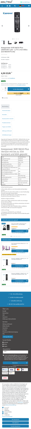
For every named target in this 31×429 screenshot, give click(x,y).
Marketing (6, 410)
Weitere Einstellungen (7, 416)
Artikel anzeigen (20, 250)
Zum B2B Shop (26, 2)
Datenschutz (5, 313)
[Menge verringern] (6, 90)
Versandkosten (12, 78)
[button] (18, 93)
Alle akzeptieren (15, 419)
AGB (3, 315)
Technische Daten (6, 110)
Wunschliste (5, 97)
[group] (6, 247)
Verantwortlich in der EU (7, 118)
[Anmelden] (7, 6)
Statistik (6, 408)
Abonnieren (15, 362)
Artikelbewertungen (6, 134)
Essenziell (6, 407)
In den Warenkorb (18, 89)
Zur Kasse (5, 329)
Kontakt (4, 311)
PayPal (6, 413)
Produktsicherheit (6, 122)
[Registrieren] (10, 6)
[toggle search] (15, 5)
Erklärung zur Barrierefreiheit (9, 319)
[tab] (15, 106)
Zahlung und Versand (7, 130)
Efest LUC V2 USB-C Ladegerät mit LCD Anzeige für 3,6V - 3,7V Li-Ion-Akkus (18, 224)
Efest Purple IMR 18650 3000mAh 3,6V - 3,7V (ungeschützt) (19, 244)
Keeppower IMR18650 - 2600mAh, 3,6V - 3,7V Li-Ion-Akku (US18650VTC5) (19, 259)
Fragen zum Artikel (6, 126)
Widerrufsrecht (6, 326)
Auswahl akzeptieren (15, 426)
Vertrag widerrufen (7, 336)
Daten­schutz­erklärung (11, 405)
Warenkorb (5, 328)
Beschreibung (5, 106)
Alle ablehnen (15, 422)
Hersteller (4, 114)
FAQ (3, 333)
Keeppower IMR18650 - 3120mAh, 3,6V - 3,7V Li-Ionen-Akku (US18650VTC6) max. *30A (19, 274)
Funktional (6, 414)
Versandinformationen (21, 85)
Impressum (20, 402)
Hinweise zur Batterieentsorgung (10, 331)
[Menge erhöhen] (6, 88)
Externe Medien (8, 411)
